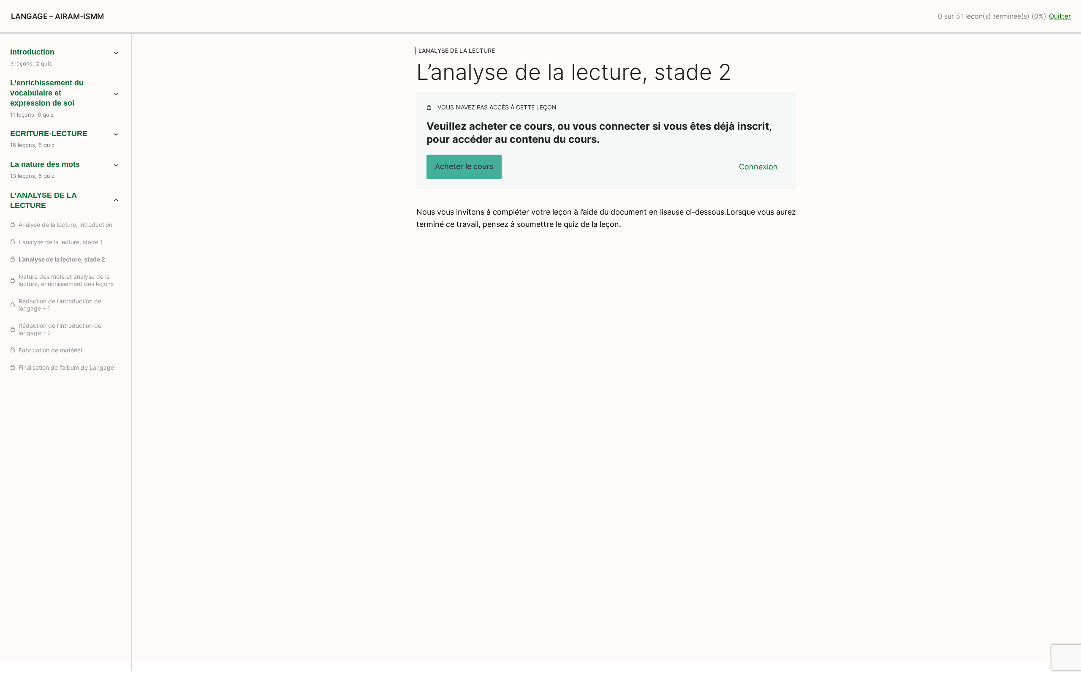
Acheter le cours (464, 166)
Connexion (758, 166)
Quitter (1060, 16)
